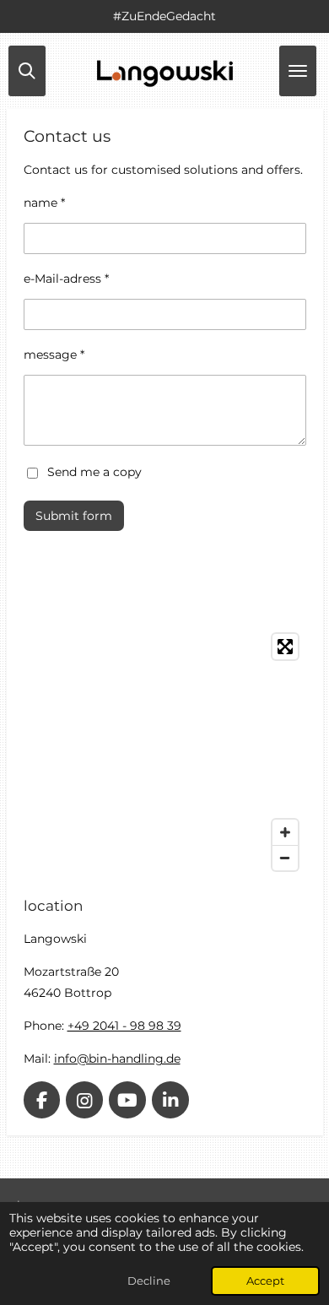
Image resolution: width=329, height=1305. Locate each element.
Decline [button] (148, 1281)
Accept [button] (265, 1281)
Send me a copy (94, 471)
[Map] (165, 752)
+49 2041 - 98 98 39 (124, 1025)
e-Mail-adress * (66, 278)
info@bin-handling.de (117, 1058)
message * (54, 354)
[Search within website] (27, 71)
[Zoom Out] (285, 857)
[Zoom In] (285, 832)
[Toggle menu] (297, 71)
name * (44, 202)
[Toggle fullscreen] (285, 646)
